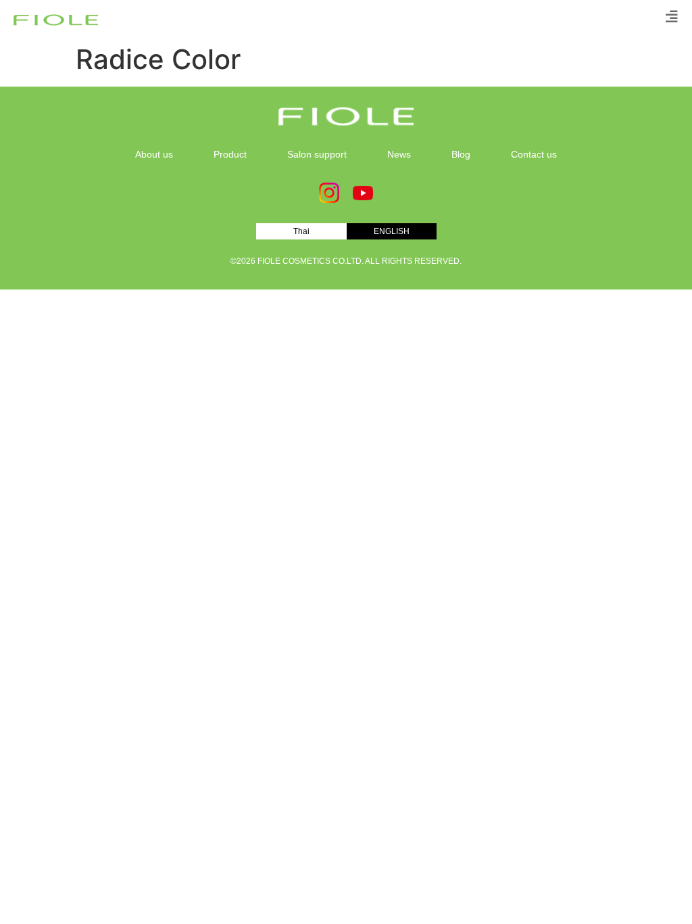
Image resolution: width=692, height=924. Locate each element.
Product (230, 154)
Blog (460, 154)
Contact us (534, 154)
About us (154, 154)
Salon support (317, 154)
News (399, 154)
